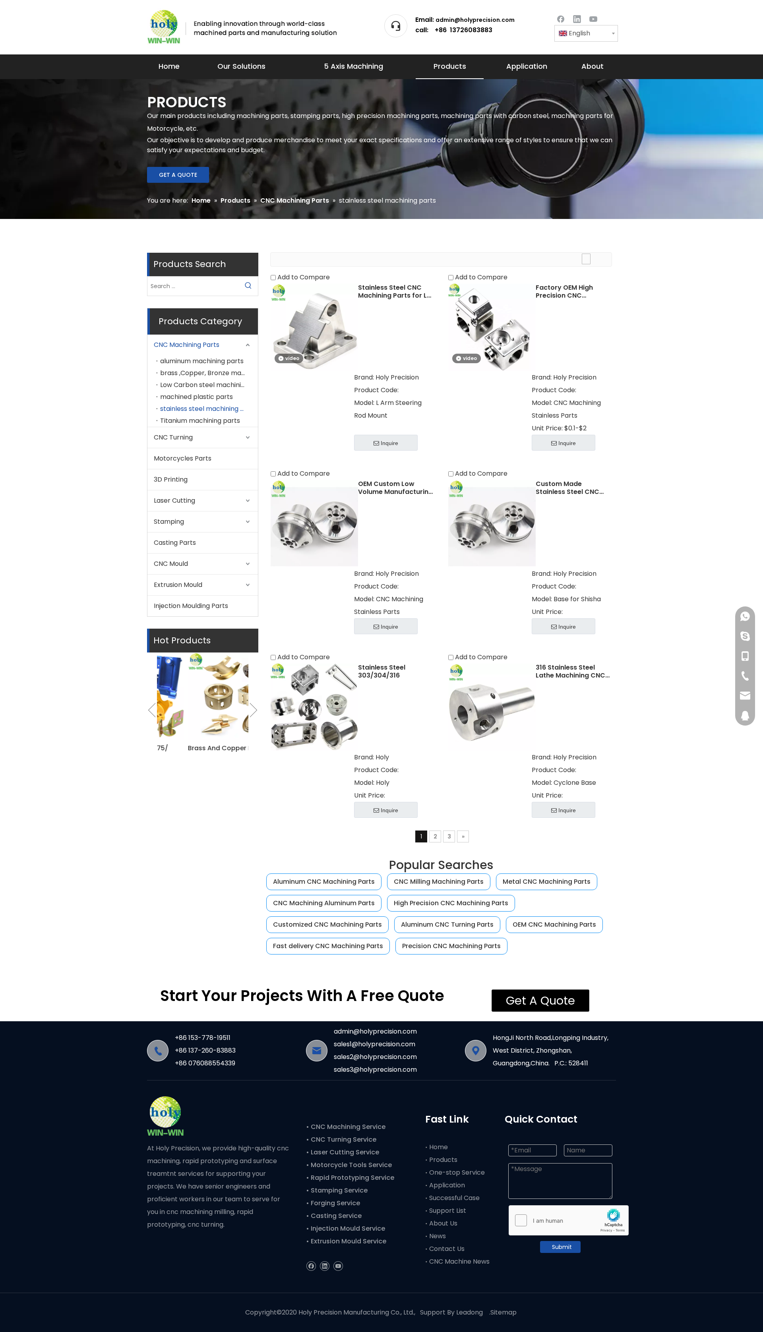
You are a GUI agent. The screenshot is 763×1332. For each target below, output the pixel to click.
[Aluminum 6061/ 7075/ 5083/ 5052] (202, 696)
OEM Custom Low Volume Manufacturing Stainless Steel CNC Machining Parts (395, 488)
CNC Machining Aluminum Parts (324, 903)
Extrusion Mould (178, 584)
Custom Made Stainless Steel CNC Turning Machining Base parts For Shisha (571, 488)
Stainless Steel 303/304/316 (381, 672)
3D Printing (171, 479)
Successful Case (454, 1197)
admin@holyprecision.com (475, 20)
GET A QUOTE (178, 175)
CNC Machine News (459, 1261)
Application (447, 1185)
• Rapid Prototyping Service (351, 1177)
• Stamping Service (337, 1190)
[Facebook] (560, 18)
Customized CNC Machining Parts (327, 924)
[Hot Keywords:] (248, 286)
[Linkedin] (577, 18)
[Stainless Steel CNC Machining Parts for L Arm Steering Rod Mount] (314, 326)
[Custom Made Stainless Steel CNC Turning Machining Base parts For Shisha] (492, 523)
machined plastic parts (196, 396)
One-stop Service (457, 1172)
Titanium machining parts (200, 420)
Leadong (469, 1312)
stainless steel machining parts (208, 408)
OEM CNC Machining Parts (554, 924)
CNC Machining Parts (186, 344)
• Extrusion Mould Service (346, 1241)
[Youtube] (593, 18)
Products (443, 1159)
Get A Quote (540, 1001)
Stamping (169, 521)
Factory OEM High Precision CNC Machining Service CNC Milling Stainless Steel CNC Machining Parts (573, 292)
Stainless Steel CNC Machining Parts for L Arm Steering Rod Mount (392, 292)
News (437, 1236)
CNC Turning (173, 437)
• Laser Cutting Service (343, 1152)
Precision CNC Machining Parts (451, 946)
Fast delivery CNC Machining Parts (328, 946)
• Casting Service (334, 1215)
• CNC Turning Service (342, 1139)
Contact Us (447, 1248)
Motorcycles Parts (182, 458)
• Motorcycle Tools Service (349, 1164)
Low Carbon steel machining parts (209, 384)
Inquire (389, 443)
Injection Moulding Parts (191, 605)
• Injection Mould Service (345, 1228)
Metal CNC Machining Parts (547, 881)
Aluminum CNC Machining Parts (324, 881)
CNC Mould (171, 563)
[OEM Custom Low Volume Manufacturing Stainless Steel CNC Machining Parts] (314, 523)
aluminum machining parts (202, 361)
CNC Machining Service (347, 1126)
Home (438, 1147)
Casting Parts (175, 542)
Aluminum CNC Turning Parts (447, 924)
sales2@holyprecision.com (375, 1056)
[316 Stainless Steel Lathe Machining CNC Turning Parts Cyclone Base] (492, 706)
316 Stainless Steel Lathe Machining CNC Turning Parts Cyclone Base (572, 672)
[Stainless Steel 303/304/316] (314, 706)
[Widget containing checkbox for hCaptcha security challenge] (569, 1220)
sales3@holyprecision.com (375, 1069)
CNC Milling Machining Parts (439, 881)
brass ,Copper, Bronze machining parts (209, 373)
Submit (562, 1247)
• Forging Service (333, 1203)
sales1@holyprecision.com (374, 1044)
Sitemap (503, 1312)
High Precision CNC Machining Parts (451, 903)
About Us (443, 1223)
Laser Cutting (174, 500)
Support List (447, 1210)
